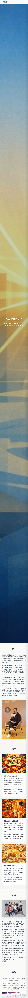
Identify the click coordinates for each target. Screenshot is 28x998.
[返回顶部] (5, 1)
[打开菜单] (25, 1)
